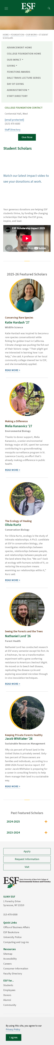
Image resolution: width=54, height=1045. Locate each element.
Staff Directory (17, 96)
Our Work (31, 34)
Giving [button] (11, 66)
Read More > (12, 370)
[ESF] (28, 8)
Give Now (27, 137)
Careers (7, 964)
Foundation (17, 34)
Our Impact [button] (14, 60)
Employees (9, 990)
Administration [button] (17, 90)
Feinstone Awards (18, 72)
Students (8, 985)
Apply (27, 851)
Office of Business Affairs (16, 927)
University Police (12, 937)
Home (6, 34)
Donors (7, 995)
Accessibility (10, 959)
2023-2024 (13, 833)
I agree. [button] (13, 1037)
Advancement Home (19, 47)
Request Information (27, 859)
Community (9, 1005)
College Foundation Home (24, 53)
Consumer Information (15, 968)
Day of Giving (15, 84)
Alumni (7, 1000)
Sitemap (7, 954)
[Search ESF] (49, 8)
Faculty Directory (12, 973)
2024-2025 (13, 822)
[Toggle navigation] (6, 8)
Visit (27, 867)
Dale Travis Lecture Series (24, 78)
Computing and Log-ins (16, 942)
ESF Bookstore (11, 932)
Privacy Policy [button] (13, 1029)
